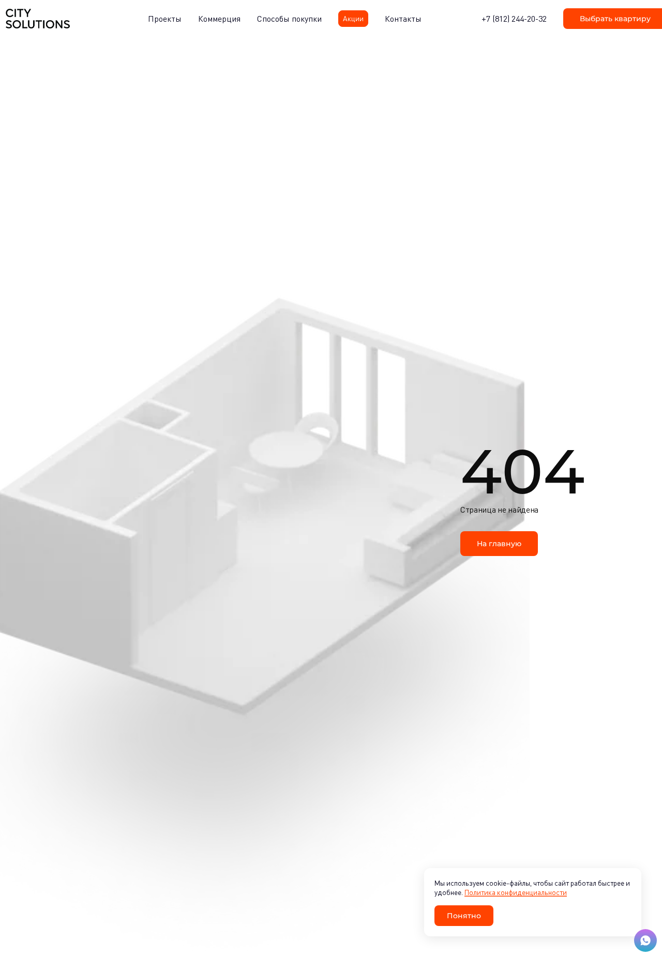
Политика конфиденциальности (515, 892)
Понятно (464, 915)
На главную (499, 543)
